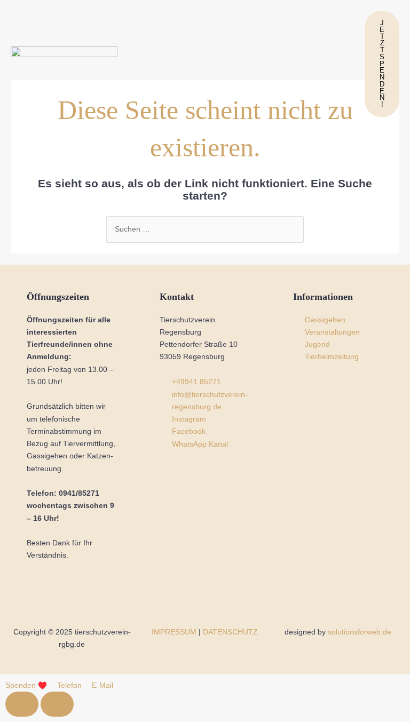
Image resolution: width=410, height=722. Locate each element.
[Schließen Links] (57, 704)
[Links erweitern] (21, 704)
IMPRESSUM (174, 632)
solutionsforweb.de (359, 632)
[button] (242, 64)
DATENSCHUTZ (230, 632)
